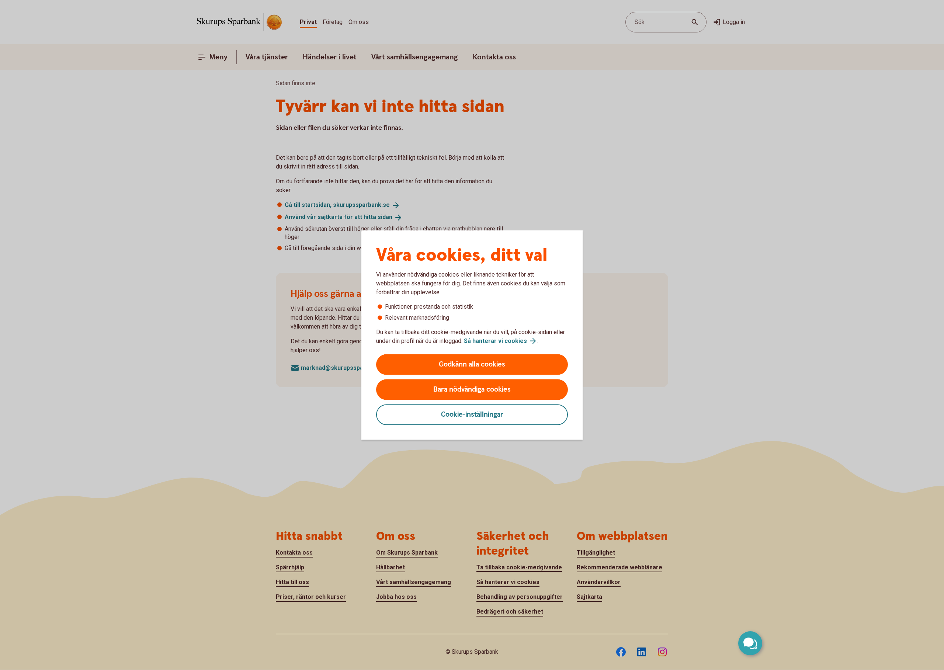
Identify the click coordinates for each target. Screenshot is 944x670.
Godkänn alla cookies (472, 364)
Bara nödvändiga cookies (472, 389)
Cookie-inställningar (472, 414)
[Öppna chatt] (750, 643)
